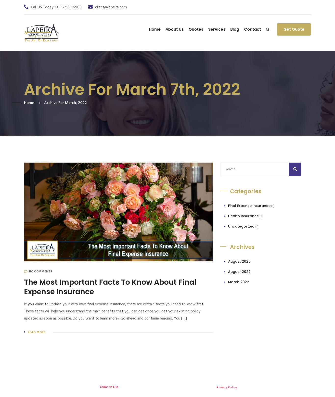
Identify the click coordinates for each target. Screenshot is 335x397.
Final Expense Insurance (249, 205)
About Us (175, 29)
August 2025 (239, 261)
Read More (36, 332)
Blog (234, 29)
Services (216, 29)
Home (155, 29)
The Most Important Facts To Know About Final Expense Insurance (110, 287)
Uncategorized (241, 226)
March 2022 (238, 282)
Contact (252, 29)
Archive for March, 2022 (65, 103)
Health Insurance (243, 216)
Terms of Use (109, 387)
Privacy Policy (227, 387)
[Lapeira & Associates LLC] (42, 33)
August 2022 (239, 271)
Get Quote (293, 29)
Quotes (196, 29)
